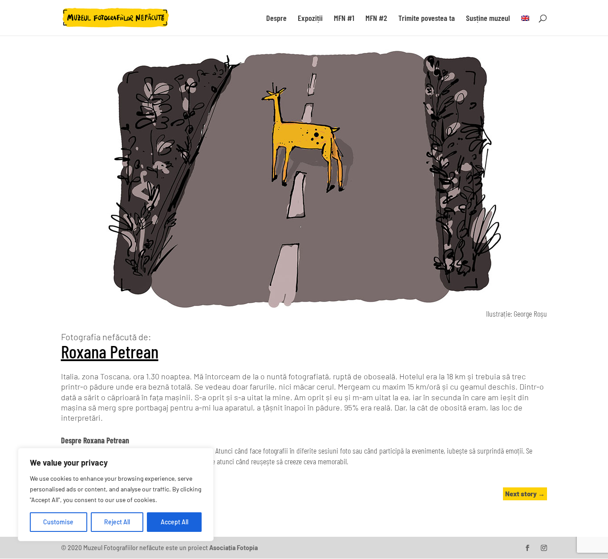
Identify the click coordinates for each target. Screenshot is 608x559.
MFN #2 (376, 19)
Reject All (117, 522)
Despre (276, 19)
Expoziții (310, 19)
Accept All (174, 522)
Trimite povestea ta (426, 19)
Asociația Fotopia (233, 547)
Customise (58, 522)
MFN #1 (344, 19)
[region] (116, 494)
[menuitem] (525, 25)
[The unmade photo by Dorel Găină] (304, 306)
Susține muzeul (488, 19)
